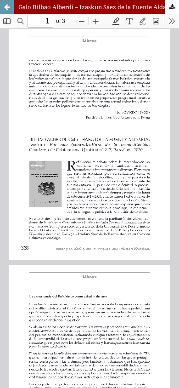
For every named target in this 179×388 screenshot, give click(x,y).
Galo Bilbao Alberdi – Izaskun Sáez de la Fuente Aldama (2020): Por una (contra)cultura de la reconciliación (98, 7)
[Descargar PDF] (172, 7)
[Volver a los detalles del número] (7, 7)
